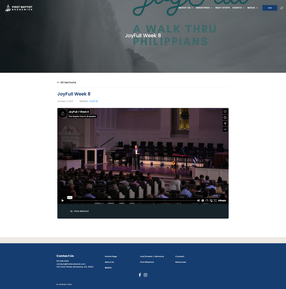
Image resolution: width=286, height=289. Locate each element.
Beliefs (108, 267)
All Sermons (68, 82)
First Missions (147, 262)
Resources (180, 262)
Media (251, 8)
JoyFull (93, 101)
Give (270, 8)
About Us (184, 8)
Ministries (203, 8)
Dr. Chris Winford (79, 211)
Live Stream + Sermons (152, 256)
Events (237, 8)
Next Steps (222, 8)
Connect (179, 256)
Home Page (111, 256)
